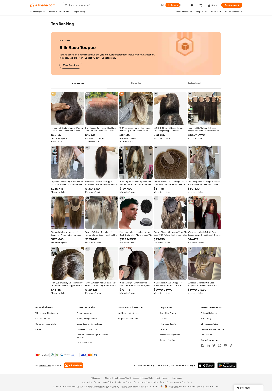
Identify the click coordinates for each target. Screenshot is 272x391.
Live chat (164, 318)
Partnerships (206, 335)
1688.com (107, 378)
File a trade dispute (168, 324)
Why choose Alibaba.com (46, 313)
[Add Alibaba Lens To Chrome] (73, 365)
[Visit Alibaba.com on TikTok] (231, 345)
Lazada (136, 378)
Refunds (163, 329)
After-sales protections (87, 329)
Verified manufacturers (128, 313)
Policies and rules (84, 342)
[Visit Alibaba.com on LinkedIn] (208, 345)
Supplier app (148, 365)
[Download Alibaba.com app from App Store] (206, 365)
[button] (162, 5)
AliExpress (95, 378)
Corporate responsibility (46, 324)
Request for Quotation (128, 318)
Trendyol (166, 378)
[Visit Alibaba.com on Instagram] (219, 345)
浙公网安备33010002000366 (182, 387)
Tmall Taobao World (122, 378)
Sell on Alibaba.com (209, 313)
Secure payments (84, 313)
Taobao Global (148, 378)
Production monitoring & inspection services (92, 336)
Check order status (209, 324)
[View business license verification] (161, 386)
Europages (177, 378)
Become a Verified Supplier (213, 329)
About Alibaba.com (44, 307)
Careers (38, 329)
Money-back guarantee (87, 318)
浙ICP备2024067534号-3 (208, 387)
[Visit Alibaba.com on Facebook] (202, 345)
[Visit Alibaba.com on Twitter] (214, 345)
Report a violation (167, 340)
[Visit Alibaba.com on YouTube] (225, 345)
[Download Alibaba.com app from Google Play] (227, 365)
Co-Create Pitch (42, 318)
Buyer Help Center (168, 313)
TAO (158, 378)
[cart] (201, 5)
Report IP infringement (170, 335)
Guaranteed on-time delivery (89, 324)
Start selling (206, 318)
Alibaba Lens (45, 365)
